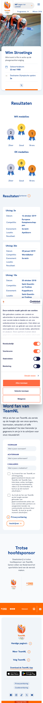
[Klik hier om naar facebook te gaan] (11, 695)
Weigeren (21, 399)
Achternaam (13, 454)
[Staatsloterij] (4, 609)
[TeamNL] (14, 583)
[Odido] (12, 609)
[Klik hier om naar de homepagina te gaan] (7, 7)
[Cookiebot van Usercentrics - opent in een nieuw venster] (30, 302)
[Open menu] (39, 4)
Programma (21, 11)
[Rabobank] (25, 609)
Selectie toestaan (21, 391)
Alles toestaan (21, 383)
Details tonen (30, 376)
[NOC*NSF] (40, 608)
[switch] (36, 351)
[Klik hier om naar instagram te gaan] (16, 695)
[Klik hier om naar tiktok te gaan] (21, 695)
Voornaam (12, 445)
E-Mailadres (13, 464)
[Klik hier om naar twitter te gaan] (27, 695)
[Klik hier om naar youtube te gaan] (32, 695)
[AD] (34, 609)
